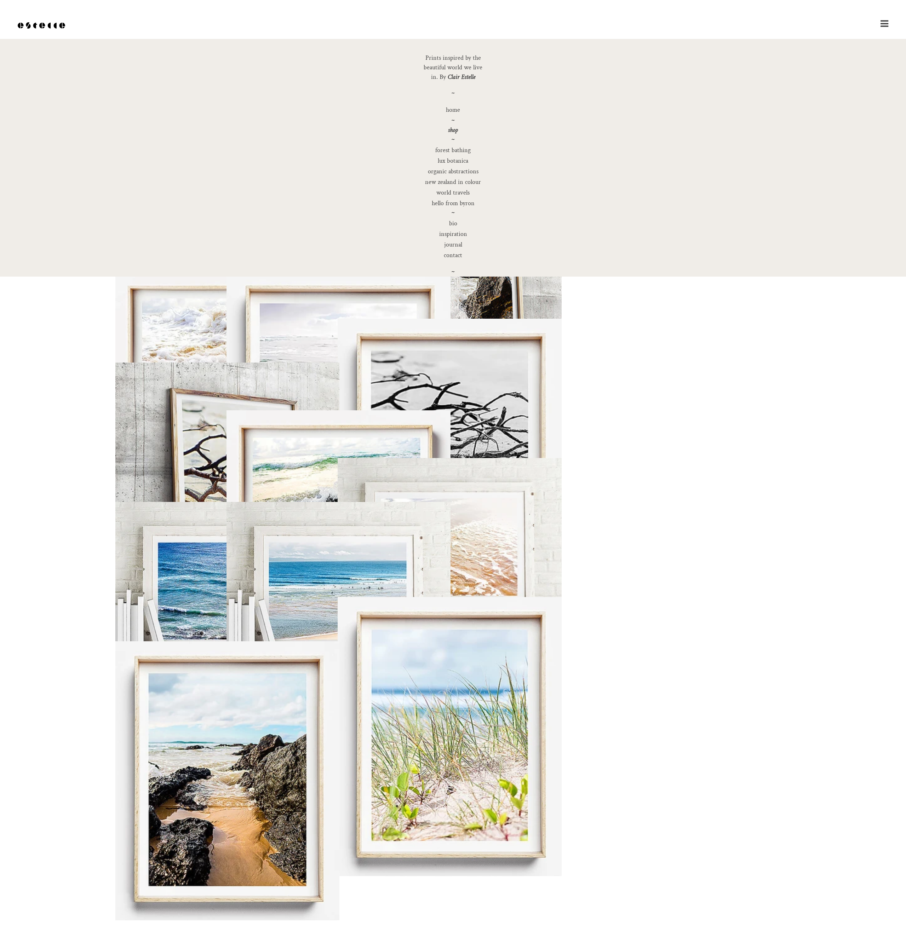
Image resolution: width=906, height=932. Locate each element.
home (453, 110)
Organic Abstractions (453, 171)
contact (453, 255)
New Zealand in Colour (453, 182)
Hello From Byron (453, 203)
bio (453, 223)
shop (453, 130)
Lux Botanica (453, 161)
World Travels (453, 193)
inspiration (453, 234)
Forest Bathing (453, 150)
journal (453, 245)
